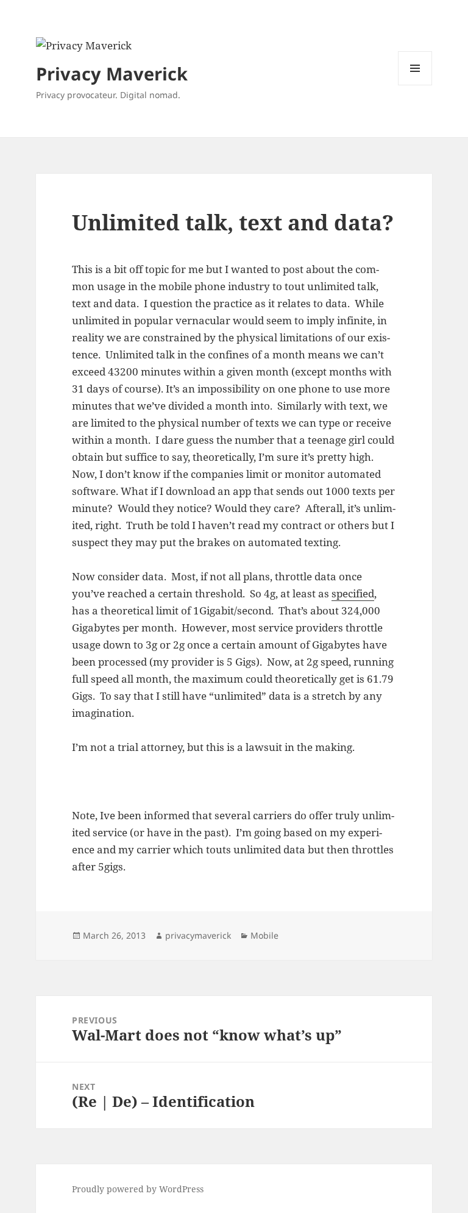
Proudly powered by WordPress (138, 1189)
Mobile (264, 935)
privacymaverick (198, 935)
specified (353, 593)
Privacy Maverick (112, 73)
